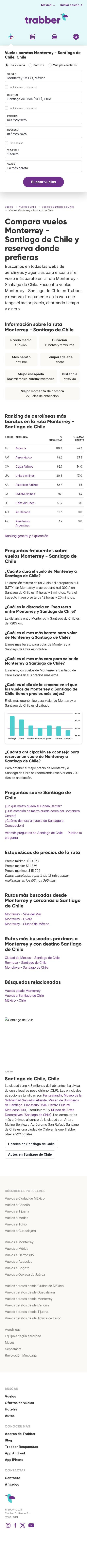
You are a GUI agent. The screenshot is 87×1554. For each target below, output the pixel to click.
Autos (10, 1416)
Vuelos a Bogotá (17, 1268)
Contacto (12, 1478)
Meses (10, 1342)
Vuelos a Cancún (17, 1205)
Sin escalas (16, 143)
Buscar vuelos (43, 182)
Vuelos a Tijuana (17, 1211)
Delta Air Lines (25, 503)
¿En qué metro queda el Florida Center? (33, 806)
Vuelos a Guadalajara (20, 1231)
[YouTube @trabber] (30, 1527)
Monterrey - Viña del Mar (23, 914)
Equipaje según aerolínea (23, 1336)
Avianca (21, 448)
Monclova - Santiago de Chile (26, 967)
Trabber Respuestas (21, 1447)
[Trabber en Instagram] (8, 1527)
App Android (15, 1453)
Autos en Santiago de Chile (30, 1154)
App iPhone (14, 1460)
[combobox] (43, 76)
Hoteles (11, 1409)
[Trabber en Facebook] (15, 1527)
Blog (8, 1440)
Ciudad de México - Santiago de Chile (32, 958)
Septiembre (13, 1349)
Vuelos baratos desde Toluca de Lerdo (33, 1318)
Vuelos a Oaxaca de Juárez (25, 1274)
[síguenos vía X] (22, 1527)
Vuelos (10, 1396)
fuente (9, 1071)
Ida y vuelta (17, 65)
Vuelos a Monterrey (19, 1242)
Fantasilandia (52, 1095)
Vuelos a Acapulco (19, 1261)
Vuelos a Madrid (16, 1218)
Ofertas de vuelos (19, 1403)
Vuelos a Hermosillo (19, 1255)
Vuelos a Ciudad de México (25, 1198)
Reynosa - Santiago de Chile (26, 962)
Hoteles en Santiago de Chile (31, 1144)
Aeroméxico (24, 457)
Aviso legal (11, 1516)
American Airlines (27, 484)
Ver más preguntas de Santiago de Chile (34, 833)
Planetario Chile (35, 1105)
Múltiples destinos (64, 65)
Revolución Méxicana (21, 1355)
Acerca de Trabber (20, 1434)
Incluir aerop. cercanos (23, 87)
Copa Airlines (24, 466)
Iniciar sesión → (71, 5)
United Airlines (25, 475)
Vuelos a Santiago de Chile (24, 995)
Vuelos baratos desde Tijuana (26, 1312)
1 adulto (13, 154)
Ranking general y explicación (26, 536)
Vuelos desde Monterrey (23, 991)
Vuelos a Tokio (16, 1224)
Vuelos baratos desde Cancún (27, 1305)
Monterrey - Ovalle (18, 919)
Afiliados (12, 1484)
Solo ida (38, 65)
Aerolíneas (12, 1329)
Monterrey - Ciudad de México (27, 924)
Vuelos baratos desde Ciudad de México (34, 1286)
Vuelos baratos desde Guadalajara (30, 1292)
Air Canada (23, 512)
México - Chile (15, 1000)
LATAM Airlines (25, 494)
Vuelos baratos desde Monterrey (29, 1299)
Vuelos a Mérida (16, 1249)
